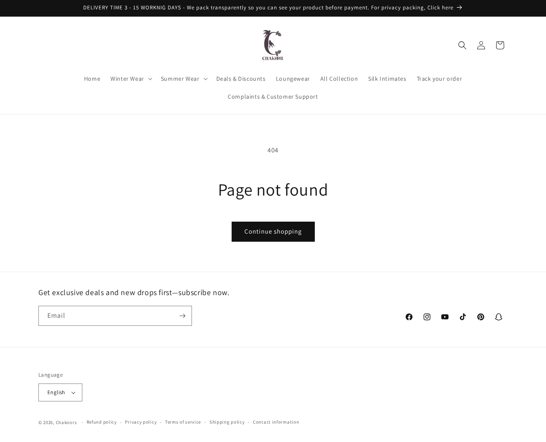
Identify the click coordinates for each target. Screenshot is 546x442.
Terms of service (183, 422)
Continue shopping (273, 231)
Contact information (276, 422)
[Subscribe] (182, 316)
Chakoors (66, 422)
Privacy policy (141, 422)
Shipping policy (227, 422)
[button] (130, 79)
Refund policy (102, 422)
